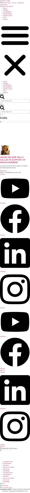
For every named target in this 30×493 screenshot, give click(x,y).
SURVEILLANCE (7, 15)
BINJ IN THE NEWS (8, 467)
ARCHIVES (6, 469)
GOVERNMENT (7, 12)
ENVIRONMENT (7, 13)
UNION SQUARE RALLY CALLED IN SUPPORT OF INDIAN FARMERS (12, 160)
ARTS (4, 17)
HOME (5, 8)
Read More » (3, 170)
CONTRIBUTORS (8, 461)
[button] (15, 50)
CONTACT (6, 465)
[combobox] (15, 100)
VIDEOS (5, 19)
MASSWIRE (6, 471)
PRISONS (5, 10)
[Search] (1, 103)
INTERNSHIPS (7, 463)
